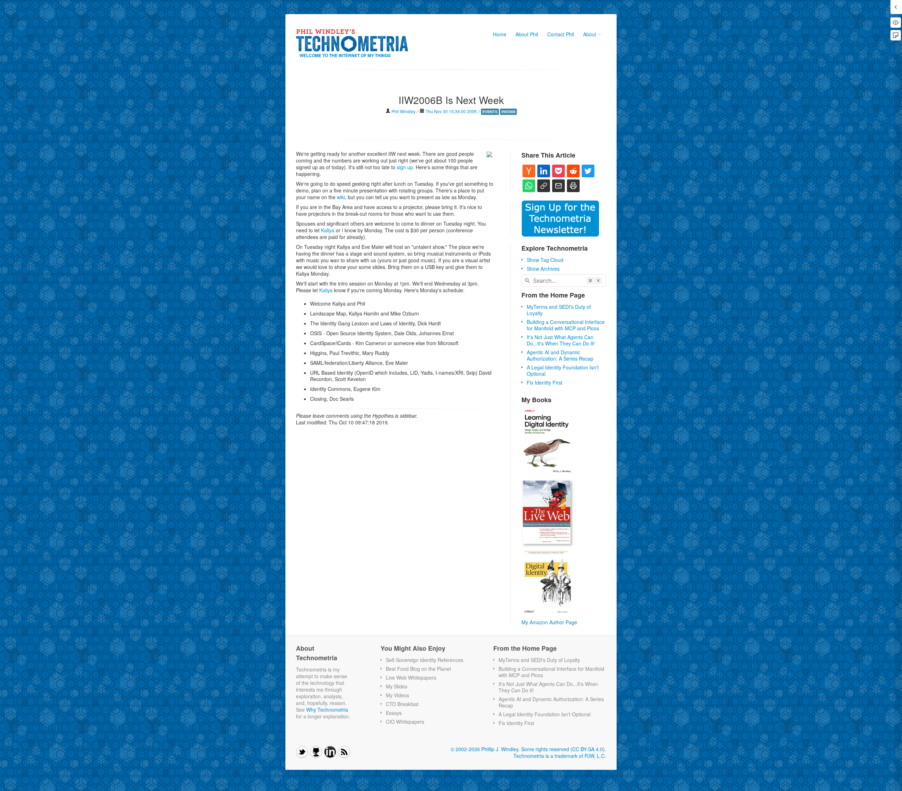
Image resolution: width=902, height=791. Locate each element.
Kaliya (327, 230)
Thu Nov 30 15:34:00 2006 (451, 111)
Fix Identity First (544, 382)
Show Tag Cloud (545, 259)
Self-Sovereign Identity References (424, 659)
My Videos (397, 695)
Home (499, 34)
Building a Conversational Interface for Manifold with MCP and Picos (566, 325)
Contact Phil (560, 34)
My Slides (396, 686)
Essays (394, 712)
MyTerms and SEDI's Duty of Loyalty (559, 310)
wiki (341, 197)
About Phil (526, 34)
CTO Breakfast (402, 703)
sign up (405, 167)
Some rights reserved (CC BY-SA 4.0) (563, 749)
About (590, 34)
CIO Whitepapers (405, 721)
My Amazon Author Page (549, 622)
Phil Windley (403, 111)
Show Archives (543, 268)
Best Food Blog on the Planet (418, 668)
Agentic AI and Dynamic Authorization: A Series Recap (560, 355)
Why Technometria (327, 709)
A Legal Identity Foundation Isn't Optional (563, 370)
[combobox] (563, 280)
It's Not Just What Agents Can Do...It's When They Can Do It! (561, 340)
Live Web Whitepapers (411, 677)
